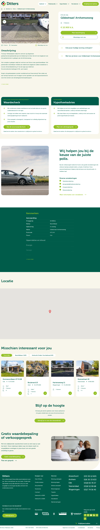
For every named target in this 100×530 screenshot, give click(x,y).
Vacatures (38, 489)
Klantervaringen (56, 502)
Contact (37, 492)
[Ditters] (9, 3)
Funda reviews (39, 482)
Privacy (98, 527)
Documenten (39, 485)
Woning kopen (55, 482)
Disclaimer (90, 527)
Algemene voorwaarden (69, 527)
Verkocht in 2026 (40, 498)
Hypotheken (63, 4)
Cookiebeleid (81, 527)
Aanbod (41, 4)
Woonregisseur (55, 489)
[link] (12, 379)
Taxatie (53, 492)
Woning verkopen (56, 479)
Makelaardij (51, 4)
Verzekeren (74, 4)
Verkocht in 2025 (40, 495)
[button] (50, 312)
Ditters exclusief (56, 485)
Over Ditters (38, 479)
